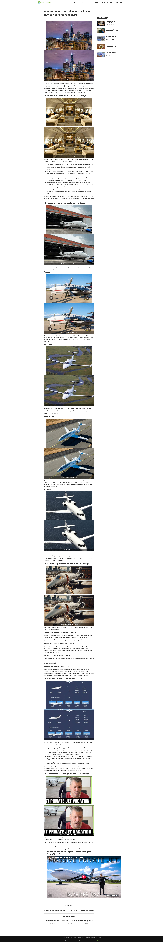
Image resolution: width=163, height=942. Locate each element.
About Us (73, 937)
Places (111, 2)
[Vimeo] (123, 2)
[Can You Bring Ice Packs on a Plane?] (101, 54)
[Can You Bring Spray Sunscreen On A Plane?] (101, 30)
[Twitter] (117, 2)
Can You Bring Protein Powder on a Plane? (112, 45)
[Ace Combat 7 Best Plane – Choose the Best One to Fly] (101, 38)
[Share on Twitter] (68, 905)
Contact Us (80, 937)
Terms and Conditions (91, 937)
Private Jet (52, 7)
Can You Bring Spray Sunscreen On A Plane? (112, 29)
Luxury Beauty (95, 2)
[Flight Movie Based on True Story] (101, 23)
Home (45, 7)
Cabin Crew (82, 2)
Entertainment (104, 2)
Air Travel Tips (75, 2)
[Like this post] (65, 905)
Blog (100, 937)
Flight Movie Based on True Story (112, 22)
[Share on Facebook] (67, 905)
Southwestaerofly (94, 940)
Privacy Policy (65, 937)
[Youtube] (121, 2)
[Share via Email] (71, 905)
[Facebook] (116, 2)
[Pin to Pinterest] (70, 905)
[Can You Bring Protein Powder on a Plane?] (101, 46)
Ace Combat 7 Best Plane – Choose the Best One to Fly (111, 38)
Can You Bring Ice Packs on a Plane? (111, 53)
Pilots (88, 2)
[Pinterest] (120, 2)
